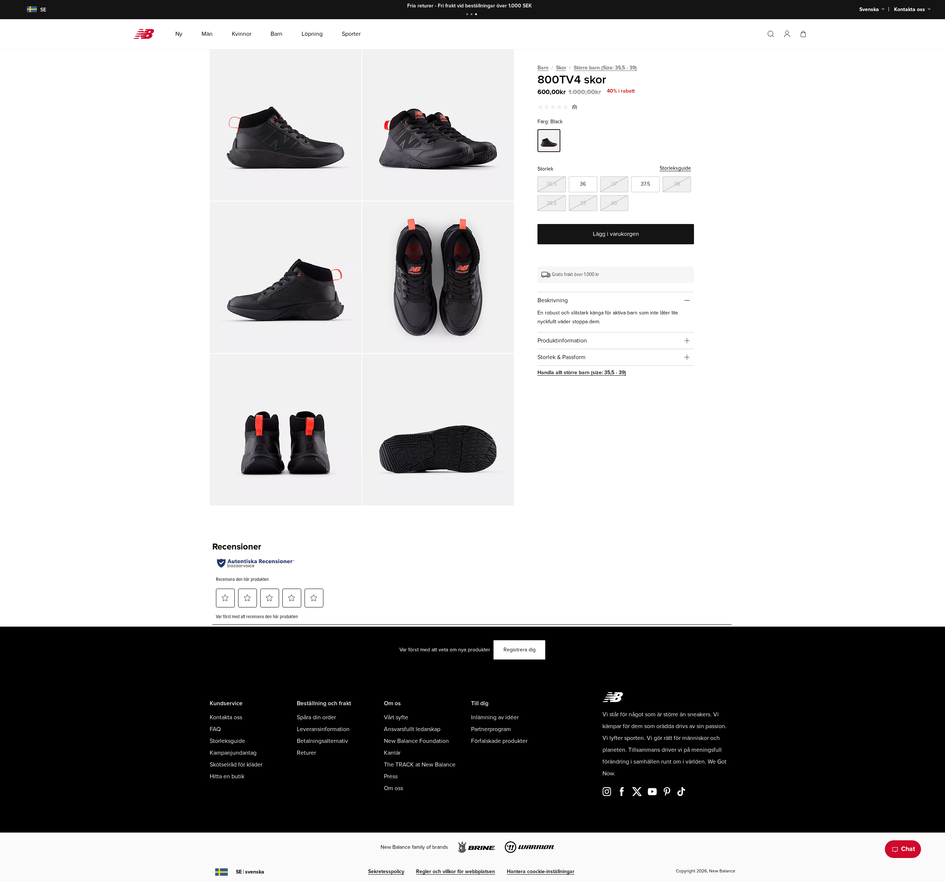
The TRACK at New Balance (420, 764)
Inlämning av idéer (495, 717)
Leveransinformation (323, 729)
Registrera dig (520, 650)
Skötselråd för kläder (236, 764)
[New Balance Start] (147, 34)
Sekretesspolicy (386, 871)
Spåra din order (316, 717)
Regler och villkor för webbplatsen (455, 871)
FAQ (215, 729)
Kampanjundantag (233, 753)
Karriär (392, 753)
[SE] (27, 10)
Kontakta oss (226, 717)
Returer (306, 753)
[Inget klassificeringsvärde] (554, 107)
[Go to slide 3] (477, 15)
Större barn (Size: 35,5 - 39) (605, 68)
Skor (561, 68)
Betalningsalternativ (322, 741)
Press (391, 776)
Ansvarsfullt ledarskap (412, 729)
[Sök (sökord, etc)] (771, 34)
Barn (543, 68)
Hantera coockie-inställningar (540, 871)
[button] (787, 34)
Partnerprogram (491, 729)
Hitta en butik (227, 776)
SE (250, 872)
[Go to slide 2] (472, 15)
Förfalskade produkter (499, 741)
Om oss (393, 788)
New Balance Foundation (416, 741)
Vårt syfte (396, 717)
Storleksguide (675, 168)
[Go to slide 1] (468, 15)
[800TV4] (285, 125)
